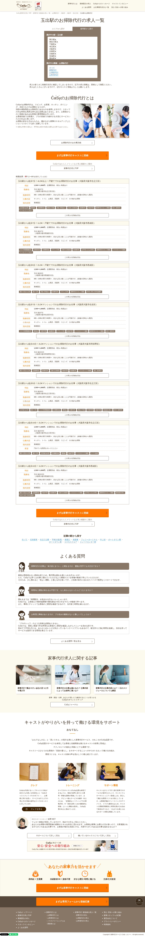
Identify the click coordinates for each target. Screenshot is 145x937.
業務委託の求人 (85, 4)
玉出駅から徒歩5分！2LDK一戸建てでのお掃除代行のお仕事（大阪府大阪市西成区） (57, 265)
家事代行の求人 (81, 915)
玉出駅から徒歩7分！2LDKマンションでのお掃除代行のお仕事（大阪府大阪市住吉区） (58, 304)
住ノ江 (24, 540)
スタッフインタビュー (26, 924)
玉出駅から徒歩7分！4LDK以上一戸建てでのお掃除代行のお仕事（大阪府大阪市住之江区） (60, 181)
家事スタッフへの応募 (112, 915)
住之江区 (75, 13)
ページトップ (139, 902)
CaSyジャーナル (71, 705)
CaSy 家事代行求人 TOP (23, 13)
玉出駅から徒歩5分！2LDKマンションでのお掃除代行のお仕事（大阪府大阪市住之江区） (59, 383)
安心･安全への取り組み (119, 7)
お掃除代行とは (53, 915)
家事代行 (53, 70)
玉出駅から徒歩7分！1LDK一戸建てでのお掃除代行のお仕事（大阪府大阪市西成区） (57, 223)
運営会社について (110, 918)
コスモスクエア (70, 542)
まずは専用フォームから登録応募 (72, 901)
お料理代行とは (53, 918)
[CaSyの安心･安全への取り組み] (72, 846)
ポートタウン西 (114, 540)
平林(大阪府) (57, 540)
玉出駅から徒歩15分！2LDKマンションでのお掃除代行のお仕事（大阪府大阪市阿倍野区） (59, 344)
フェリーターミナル (89, 540)
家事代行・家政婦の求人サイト (24, 2)
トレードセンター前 (88, 542)
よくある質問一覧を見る (71, 641)
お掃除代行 (55, 13)
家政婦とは (51, 924)
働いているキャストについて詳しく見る (94, 836)
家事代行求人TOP (71, 168)
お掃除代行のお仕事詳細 (71, 143)
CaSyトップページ (25, 912)
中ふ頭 (102, 540)
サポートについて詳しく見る (48, 836)
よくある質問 (86, 7)
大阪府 (63, 13)
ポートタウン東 (55, 542)
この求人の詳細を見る (72, 215)
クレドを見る (36, 809)
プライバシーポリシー (112, 921)
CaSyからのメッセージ (101, 4)
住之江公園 (44, 540)
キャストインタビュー (120, 4)
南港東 (75, 540)
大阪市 (69, 13)
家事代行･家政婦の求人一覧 (41, 13)
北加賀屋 (33, 540)
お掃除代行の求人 (82, 918)
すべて (52, 68)
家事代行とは (72, 4)
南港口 (67, 540)
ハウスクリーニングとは (56, 921)
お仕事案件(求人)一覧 (101, 7)
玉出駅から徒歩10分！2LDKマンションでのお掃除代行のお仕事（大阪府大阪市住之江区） (59, 423)
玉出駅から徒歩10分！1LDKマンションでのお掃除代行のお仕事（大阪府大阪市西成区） (58, 466)
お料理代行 (53, 75)
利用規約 (107, 924)
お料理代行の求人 (82, 921)
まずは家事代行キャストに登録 (72, 155)
